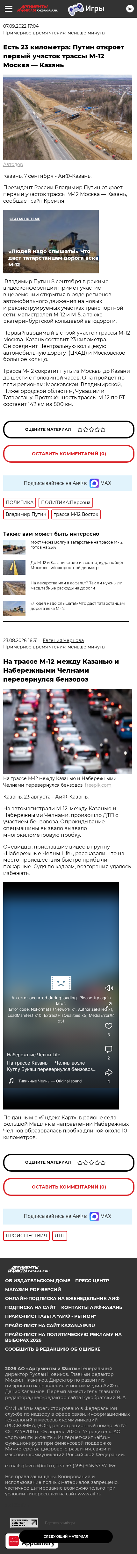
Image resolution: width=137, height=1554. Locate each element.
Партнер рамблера (60, 1523)
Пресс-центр (92, 1280)
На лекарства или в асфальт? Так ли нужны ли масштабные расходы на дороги (76, 585)
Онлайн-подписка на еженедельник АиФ (62, 1298)
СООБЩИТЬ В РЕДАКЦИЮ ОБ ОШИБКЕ (52, 1349)
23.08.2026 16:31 (20, 640)
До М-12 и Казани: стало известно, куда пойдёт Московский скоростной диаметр (77, 565)
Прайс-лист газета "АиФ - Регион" (50, 1316)
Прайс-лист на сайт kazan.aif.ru (50, 1325)
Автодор (13, 164)
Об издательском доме (37, 1280)
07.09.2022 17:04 (21, 26)
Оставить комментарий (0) (69, 454)
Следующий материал (66, 1537)
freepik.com (98, 785)
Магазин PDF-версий (33, 1289)
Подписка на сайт (30, 1307)
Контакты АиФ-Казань (91, 1307)
